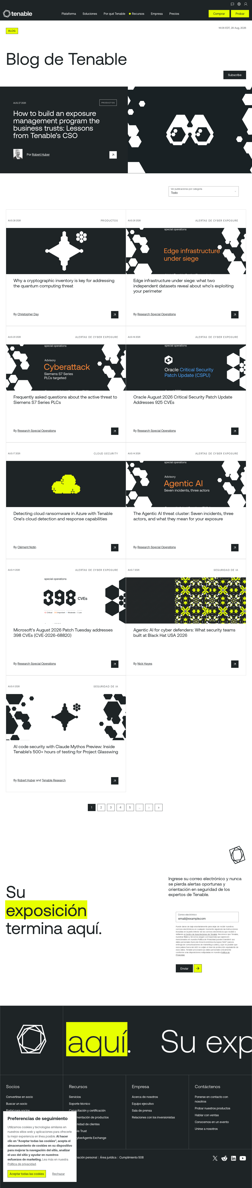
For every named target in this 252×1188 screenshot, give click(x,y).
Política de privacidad (22, 1164)
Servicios (75, 1096)
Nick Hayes (144, 663)
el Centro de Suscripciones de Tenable (200, 934)
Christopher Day (28, 314)
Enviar (184, 968)
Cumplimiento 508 (131, 1157)
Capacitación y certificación (87, 1110)
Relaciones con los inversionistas (153, 1117)
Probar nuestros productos (212, 1108)
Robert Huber (41, 154)
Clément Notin (27, 547)
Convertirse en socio (19, 1096)
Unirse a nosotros (206, 1128)
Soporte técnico (79, 1103)
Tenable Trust (78, 1131)
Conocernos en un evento (212, 1122)
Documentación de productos (89, 1117)
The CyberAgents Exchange (87, 1137)
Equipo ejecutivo (143, 1103)
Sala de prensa (142, 1110)
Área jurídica (108, 1157)
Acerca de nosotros (145, 1096)
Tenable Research (54, 780)
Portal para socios (18, 1110)
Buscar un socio (16, 1103)
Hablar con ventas (207, 1115)
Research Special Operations (156, 314)
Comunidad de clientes (84, 1124)
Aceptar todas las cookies (27, 1173)
